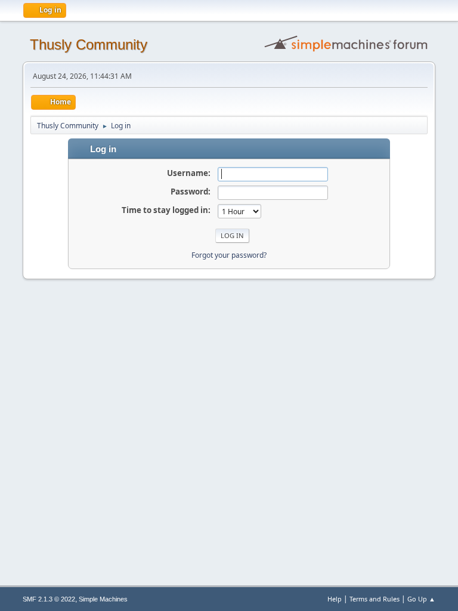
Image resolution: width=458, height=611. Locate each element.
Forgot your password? (229, 255)
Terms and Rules (374, 598)
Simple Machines (103, 599)
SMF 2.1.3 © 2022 (49, 599)
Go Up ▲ (421, 598)
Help (334, 598)
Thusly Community (88, 44)
